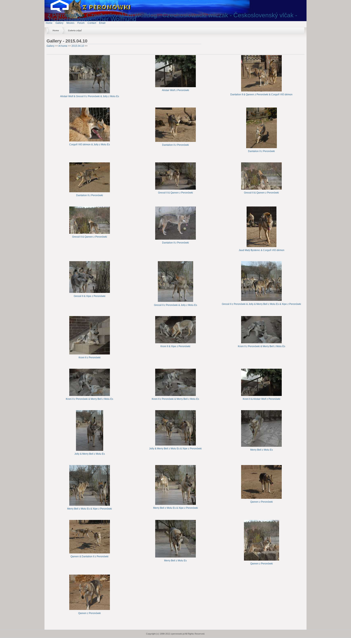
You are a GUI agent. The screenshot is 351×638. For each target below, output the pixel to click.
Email (102, 23)
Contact (92, 23)
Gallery (59, 23)
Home (49, 23)
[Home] (63, 11)
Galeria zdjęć (75, 30)
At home (62, 46)
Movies (70, 23)
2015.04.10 (78, 46)
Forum (80, 23)
